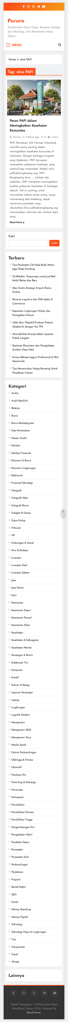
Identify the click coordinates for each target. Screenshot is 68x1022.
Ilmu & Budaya (19, 550)
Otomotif (16, 767)
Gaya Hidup (18, 520)
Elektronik (17, 475)
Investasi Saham (20, 573)
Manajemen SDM (21, 730)
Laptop (15, 700)
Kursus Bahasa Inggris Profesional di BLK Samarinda (35, 359)
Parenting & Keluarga (23, 782)
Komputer (17, 670)
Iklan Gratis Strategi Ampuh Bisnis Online (31, 290)
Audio (14, 393)
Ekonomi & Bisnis (21, 460)
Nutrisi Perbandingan (23, 752)
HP (13, 535)
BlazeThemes (34, 1012)
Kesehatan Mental (21, 648)
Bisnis (14, 416)
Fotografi (16, 490)
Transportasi (18, 947)
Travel (14, 954)
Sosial (14, 902)
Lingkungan (18, 707)
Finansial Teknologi (22, 483)
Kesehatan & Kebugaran (25, 640)
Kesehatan (16, 111)
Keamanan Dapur (21, 610)
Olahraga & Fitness (22, 760)
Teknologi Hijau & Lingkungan (28, 932)
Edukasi (15, 445)
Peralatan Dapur (20, 842)
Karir (14, 595)
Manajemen (18, 722)
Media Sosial (18, 745)
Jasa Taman (17, 588)
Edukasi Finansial (21, 453)
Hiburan (16, 528)
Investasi (16, 558)
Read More (16, 222)
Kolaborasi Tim (19, 663)
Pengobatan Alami (21, 834)
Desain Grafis (19, 438)
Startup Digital (19, 917)
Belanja (15, 408)
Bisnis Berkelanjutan (22, 423)
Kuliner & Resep (20, 685)
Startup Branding (21, 909)
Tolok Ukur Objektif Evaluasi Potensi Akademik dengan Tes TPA (32, 324)
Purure (16, 20)
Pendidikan (17, 805)
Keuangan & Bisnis (22, 655)
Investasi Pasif (19, 565)
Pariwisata (17, 790)
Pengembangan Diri (23, 827)
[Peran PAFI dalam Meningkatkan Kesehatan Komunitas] (34, 97)
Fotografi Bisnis (20, 505)
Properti (16, 879)
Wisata (15, 962)
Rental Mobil (18, 887)
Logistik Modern (20, 715)
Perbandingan (19, 864)
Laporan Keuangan (22, 692)
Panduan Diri (18, 775)
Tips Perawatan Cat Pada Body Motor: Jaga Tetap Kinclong (33, 267)
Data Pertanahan (20, 430)
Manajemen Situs (21, 737)
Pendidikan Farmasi (22, 812)
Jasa (13, 580)
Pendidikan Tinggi (22, 820)
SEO (14, 894)
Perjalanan (17, 872)
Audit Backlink (19, 401)
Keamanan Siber (20, 625)
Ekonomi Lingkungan (23, 468)
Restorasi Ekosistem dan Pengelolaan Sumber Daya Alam (33, 348)
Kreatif (15, 677)
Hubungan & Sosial (22, 543)
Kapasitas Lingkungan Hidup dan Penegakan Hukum (31, 313)
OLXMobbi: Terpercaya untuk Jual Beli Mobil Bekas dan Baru (33, 278)
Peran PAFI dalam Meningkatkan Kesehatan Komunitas (28, 125)
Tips (13, 939)
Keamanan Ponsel (21, 618)
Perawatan (17, 849)
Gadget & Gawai (21, 513)
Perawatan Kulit (20, 857)
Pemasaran (17, 797)
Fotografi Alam (19, 498)
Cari (12, 236)
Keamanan (17, 603)
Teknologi (16, 924)
